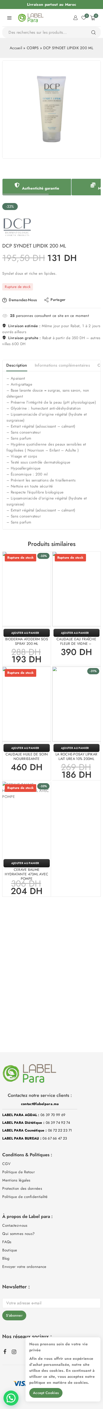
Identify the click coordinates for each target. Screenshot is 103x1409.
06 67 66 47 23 (54, 1138)
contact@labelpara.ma (40, 1103)
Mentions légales (16, 1180)
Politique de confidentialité (25, 1196)
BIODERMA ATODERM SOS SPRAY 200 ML (26, 641)
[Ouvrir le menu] (9, 18)
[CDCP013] (51, 109)
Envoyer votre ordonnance (24, 1266)
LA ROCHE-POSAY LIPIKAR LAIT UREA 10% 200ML (77, 756)
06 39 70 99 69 (52, 1114)
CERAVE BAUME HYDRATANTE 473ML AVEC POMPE (26, 874)
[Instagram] (14, 1352)
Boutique (9, 1250)
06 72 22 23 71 (60, 1130)
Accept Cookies (46, 1392)
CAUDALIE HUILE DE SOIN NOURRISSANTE (27, 756)
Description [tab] (16, 365)
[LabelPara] (31, 17)
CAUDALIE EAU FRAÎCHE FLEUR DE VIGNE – (76, 641)
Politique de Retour (18, 1172)
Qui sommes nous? (18, 1233)
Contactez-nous (14, 1225)
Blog (6, 1258)
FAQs (6, 1242)
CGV (6, 1164)
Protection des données (22, 1188)
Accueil (16, 48)
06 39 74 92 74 (58, 1122)
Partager (58, 299)
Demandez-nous (23, 300)
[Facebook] (5, 1351)
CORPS (33, 48)
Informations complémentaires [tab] (62, 365)
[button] (77, 748)
